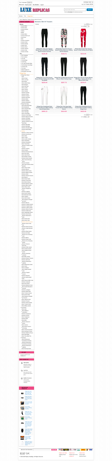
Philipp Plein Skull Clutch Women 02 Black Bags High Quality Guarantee (28, 393)
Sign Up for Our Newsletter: (27, 449)
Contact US (71, 456)
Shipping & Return (62, 454)
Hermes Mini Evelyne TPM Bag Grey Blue (28, 407)
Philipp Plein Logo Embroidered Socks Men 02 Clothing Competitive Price (28, 413)
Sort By (82, 26)
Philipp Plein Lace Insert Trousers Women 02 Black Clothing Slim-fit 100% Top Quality (44, 79)
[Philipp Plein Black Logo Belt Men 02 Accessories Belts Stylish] (22, 398)
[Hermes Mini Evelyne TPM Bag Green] (22, 418)
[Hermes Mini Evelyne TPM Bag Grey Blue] (22, 408)
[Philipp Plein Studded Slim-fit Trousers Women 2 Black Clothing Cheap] (64, 66)
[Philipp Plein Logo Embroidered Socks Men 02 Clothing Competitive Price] (22, 413)
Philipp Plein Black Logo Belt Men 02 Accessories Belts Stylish (28, 398)
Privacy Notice (82, 454)
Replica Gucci (72, 452)
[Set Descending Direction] (89, 26)
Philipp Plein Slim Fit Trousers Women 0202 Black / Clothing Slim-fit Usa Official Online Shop (83, 79)
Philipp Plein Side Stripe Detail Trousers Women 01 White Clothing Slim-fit (64, 108)
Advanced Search (82, 456)
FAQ (60, 456)
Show (85, 24)
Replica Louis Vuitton (63, 452)
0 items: (89, 4)
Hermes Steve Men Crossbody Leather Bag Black (28, 402)
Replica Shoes (82, 452)
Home (21, 19)
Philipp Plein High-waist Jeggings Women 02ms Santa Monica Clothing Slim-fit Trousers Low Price (44, 50)
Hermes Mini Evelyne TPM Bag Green (28, 417)
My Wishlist (36, 4)
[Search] (90, 9)
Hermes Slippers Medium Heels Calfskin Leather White (28, 438)
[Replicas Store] (34, 9)
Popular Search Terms (73, 454)
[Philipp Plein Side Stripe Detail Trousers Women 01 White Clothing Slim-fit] (64, 95)
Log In (42, 4)
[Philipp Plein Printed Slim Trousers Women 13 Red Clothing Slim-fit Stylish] (83, 38)
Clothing (29, 19)
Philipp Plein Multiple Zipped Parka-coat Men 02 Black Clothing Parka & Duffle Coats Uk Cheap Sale (28, 432)
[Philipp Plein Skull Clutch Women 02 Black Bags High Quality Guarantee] (22, 393)
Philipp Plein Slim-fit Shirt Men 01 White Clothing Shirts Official (28, 443)
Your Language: (23, 2)
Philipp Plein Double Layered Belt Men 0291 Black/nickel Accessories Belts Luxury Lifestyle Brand (28, 424)
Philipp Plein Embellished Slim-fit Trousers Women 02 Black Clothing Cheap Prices (83, 108)
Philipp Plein (25, 19)
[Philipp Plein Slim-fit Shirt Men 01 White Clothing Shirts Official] (22, 443)
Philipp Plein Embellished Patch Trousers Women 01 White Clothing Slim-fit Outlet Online (44, 108)
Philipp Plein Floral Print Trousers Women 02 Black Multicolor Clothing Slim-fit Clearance (64, 50)
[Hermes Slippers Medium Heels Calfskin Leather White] (22, 438)
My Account (28, 4)
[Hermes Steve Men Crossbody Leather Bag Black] (22, 403)
